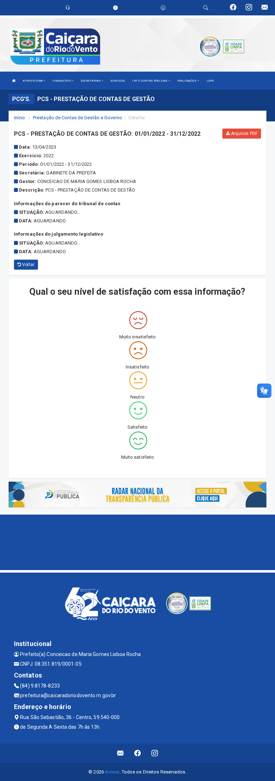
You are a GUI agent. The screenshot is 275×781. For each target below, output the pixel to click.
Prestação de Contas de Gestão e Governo (77, 117)
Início (19, 117)
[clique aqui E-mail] (120, 753)
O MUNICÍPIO (62, 80)
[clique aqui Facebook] (137, 753)
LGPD (210, 80)
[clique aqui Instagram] (155, 753)
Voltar (27, 264)
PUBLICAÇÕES (187, 80)
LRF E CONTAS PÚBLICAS (150, 80)
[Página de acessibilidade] (163, 7)
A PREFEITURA (33, 80)
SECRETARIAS (91, 80)
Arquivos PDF (243, 133)
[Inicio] (14, 81)
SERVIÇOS (117, 80)
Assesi (112, 772)
